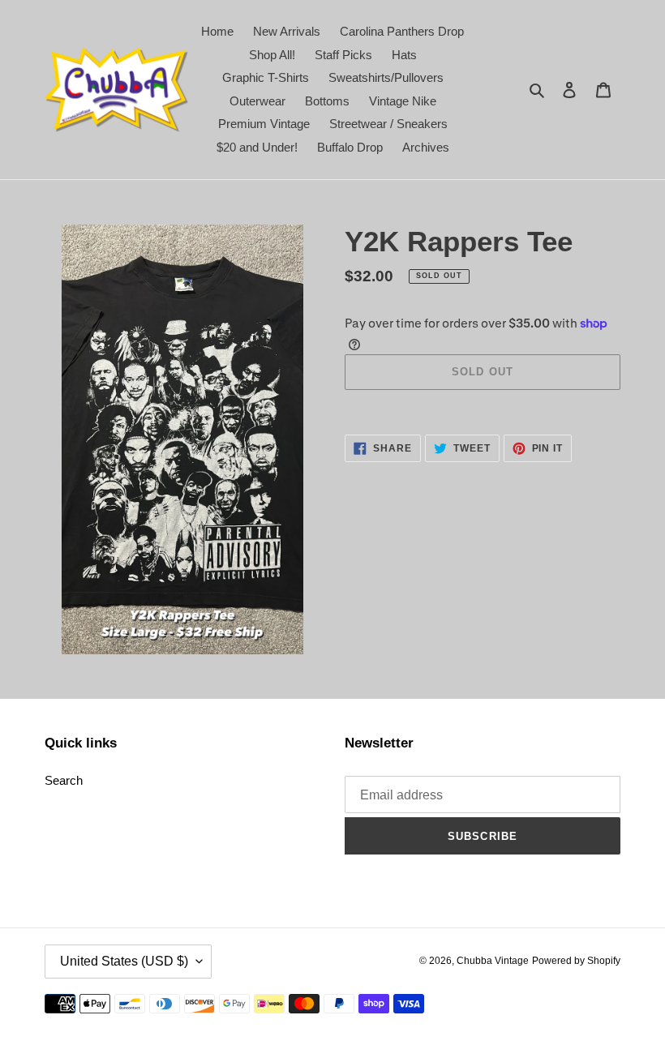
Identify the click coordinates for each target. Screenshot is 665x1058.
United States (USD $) (124, 961)
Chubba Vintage (493, 960)
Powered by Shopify (576, 960)
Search (64, 780)
